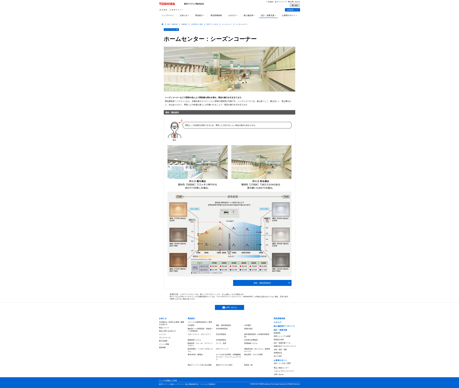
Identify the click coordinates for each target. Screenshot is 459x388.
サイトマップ (282, 2)
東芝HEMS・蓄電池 (195, 354)
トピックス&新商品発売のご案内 (200, 322)
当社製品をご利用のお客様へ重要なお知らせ (171, 323)
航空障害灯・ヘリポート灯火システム (200, 350)
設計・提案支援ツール (282, 343)
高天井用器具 (221, 334)
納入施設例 (248, 15)
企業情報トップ (292, 10)
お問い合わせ (295, 2)
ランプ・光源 (221, 343)
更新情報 (162, 347)
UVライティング (222, 349)
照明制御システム (251, 343)
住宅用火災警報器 (251, 340)
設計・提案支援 (267, 15)
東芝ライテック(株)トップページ (171, 384)
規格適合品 (278, 353)
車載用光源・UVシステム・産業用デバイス (257, 350)
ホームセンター (227, 24)
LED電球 (247, 325)
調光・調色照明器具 (262, 283)
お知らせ (183, 15)
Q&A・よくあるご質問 (282, 363)
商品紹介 (199, 15)
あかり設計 (278, 356)
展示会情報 (163, 341)
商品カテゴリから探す (224, 365)
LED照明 (191, 325)
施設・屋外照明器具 (223, 325)
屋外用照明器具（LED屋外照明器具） (256, 335)
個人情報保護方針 (192, 384)
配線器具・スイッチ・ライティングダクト (200, 344)
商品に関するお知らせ (167, 331)
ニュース (162, 334)
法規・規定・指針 (280, 349)
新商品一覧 (248, 365)
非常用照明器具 (222, 329)
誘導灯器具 (248, 329)
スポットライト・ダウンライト (199, 334)
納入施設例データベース (284, 326)
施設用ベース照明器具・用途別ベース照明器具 (200, 330)
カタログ (232, 15)
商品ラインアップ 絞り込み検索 (200, 365)
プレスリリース (165, 338)
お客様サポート (288, 15)
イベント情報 (164, 344)
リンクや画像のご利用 (168, 381)
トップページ (167, 15)
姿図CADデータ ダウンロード (285, 346)
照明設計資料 (279, 339)
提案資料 (184, 24)
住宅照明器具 (221, 340)
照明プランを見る (212, 24)
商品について (164, 328)
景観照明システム (194, 340)
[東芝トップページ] (167, 4)
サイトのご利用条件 (207, 384)
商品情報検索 (216, 15)
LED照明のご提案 (197, 24)
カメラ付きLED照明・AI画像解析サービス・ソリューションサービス (228, 357)
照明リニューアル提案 (282, 336)
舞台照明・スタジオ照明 (253, 354)
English (270, 2)
